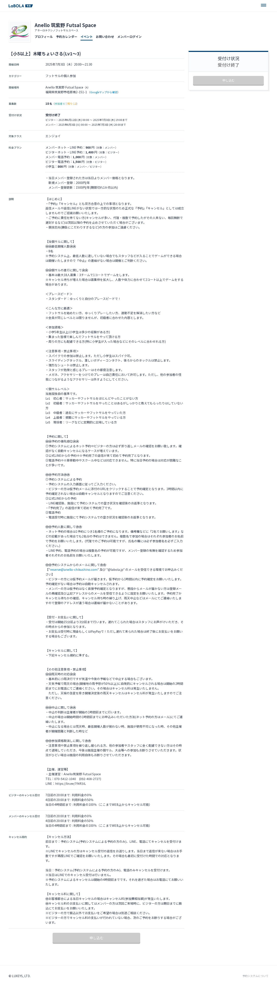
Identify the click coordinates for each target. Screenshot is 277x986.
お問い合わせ (105, 36)
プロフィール (44, 36)
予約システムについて (255, 975)
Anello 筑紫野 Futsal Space (65, 25)
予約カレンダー (66, 36)
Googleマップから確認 (103, 92)
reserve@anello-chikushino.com (73, 569)
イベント (87, 36)
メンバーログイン (129, 36)
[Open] (263, 5)
